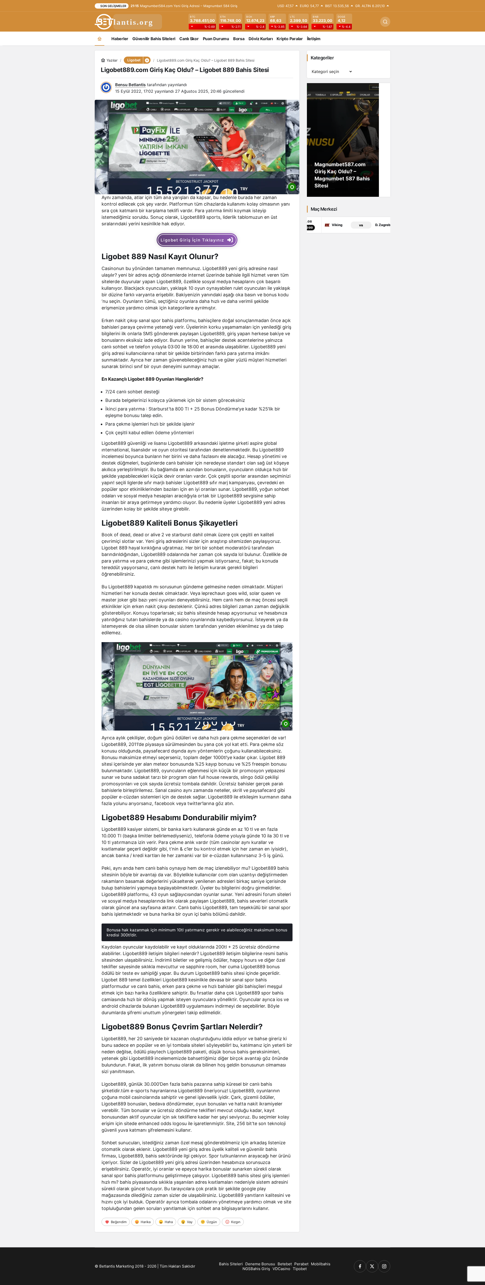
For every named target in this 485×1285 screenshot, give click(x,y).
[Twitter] (372, 1266)
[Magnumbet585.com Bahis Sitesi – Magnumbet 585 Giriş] (348, 140)
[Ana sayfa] (99, 38)
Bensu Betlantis (130, 84)
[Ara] (385, 22)
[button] (147, 60)
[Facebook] (360, 1266)
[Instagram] (384, 1266)
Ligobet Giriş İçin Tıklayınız (192, 240)
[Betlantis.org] (129, 21)
